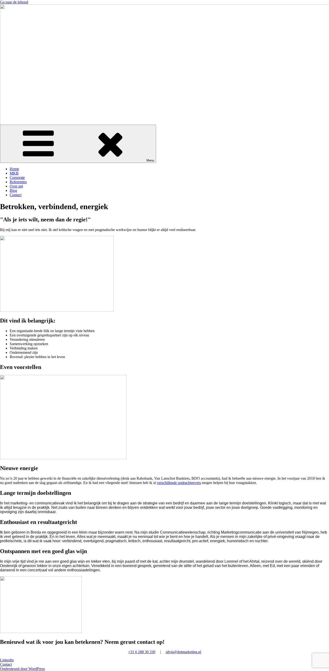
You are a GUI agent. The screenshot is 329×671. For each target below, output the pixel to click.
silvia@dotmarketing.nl (183, 652)
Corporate (17, 177)
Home (14, 169)
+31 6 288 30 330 (141, 652)
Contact (15, 195)
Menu (150, 160)
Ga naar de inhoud (14, 2)
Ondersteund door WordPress (22, 669)
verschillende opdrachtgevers (179, 483)
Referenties (18, 182)
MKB (14, 173)
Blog (13, 190)
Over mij (16, 186)
